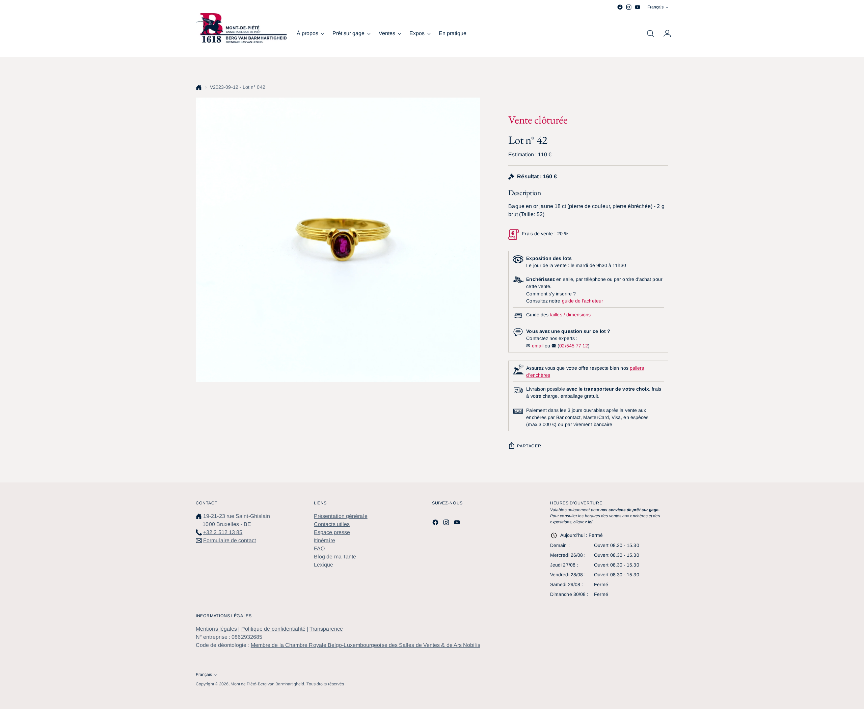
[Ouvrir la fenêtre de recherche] (650, 33)
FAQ (319, 548)
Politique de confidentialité (273, 629)
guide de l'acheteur (582, 301)
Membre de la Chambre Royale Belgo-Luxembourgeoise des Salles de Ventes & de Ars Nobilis (365, 645)
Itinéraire (324, 540)
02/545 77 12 (573, 345)
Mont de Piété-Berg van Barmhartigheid (267, 684)
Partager (529, 446)
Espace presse (332, 532)
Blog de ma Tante (335, 556)
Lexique (323, 565)
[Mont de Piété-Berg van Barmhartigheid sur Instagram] (629, 7)
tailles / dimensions (570, 314)
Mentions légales (216, 629)
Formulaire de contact (229, 540)
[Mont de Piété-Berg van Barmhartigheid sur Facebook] (620, 7)
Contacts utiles (332, 524)
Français (655, 7)
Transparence (326, 629)
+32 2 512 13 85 (222, 532)
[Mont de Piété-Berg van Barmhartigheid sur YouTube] (637, 7)
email (537, 345)
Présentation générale (341, 516)
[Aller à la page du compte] (664, 33)
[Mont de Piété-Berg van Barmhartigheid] (241, 28)
